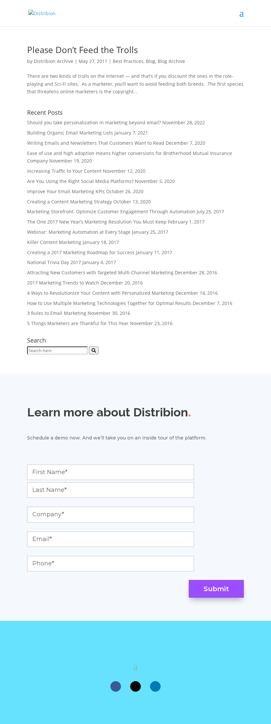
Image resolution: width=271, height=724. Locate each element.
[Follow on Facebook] (115, 686)
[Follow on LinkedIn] (155, 686)
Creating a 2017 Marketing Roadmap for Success (81, 252)
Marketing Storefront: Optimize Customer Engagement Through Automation (111, 211)
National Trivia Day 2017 (54, 262)
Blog (150, 61)
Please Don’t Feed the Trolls (82, 50)
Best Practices (128, 61)
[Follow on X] (135, 686)
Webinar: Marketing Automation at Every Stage (79, 232)
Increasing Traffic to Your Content (64, 171)
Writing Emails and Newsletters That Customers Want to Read (95, 143)
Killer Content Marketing (54, 242)
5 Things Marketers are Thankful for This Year (78, 323)
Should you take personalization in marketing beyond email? (94, 122)
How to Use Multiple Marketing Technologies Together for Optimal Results (109, 303)
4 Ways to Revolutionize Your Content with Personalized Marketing (100, 293)
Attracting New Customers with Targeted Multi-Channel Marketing (100, 272)
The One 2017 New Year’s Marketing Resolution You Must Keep (97, 222)
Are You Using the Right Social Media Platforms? (80, 181)
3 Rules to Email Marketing (56, 313)
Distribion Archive (53, 61)
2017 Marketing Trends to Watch (63, 283)
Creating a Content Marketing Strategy (69, 201)
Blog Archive (171, 61)
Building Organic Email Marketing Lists (70, 133)
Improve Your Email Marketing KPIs (66, 191)
